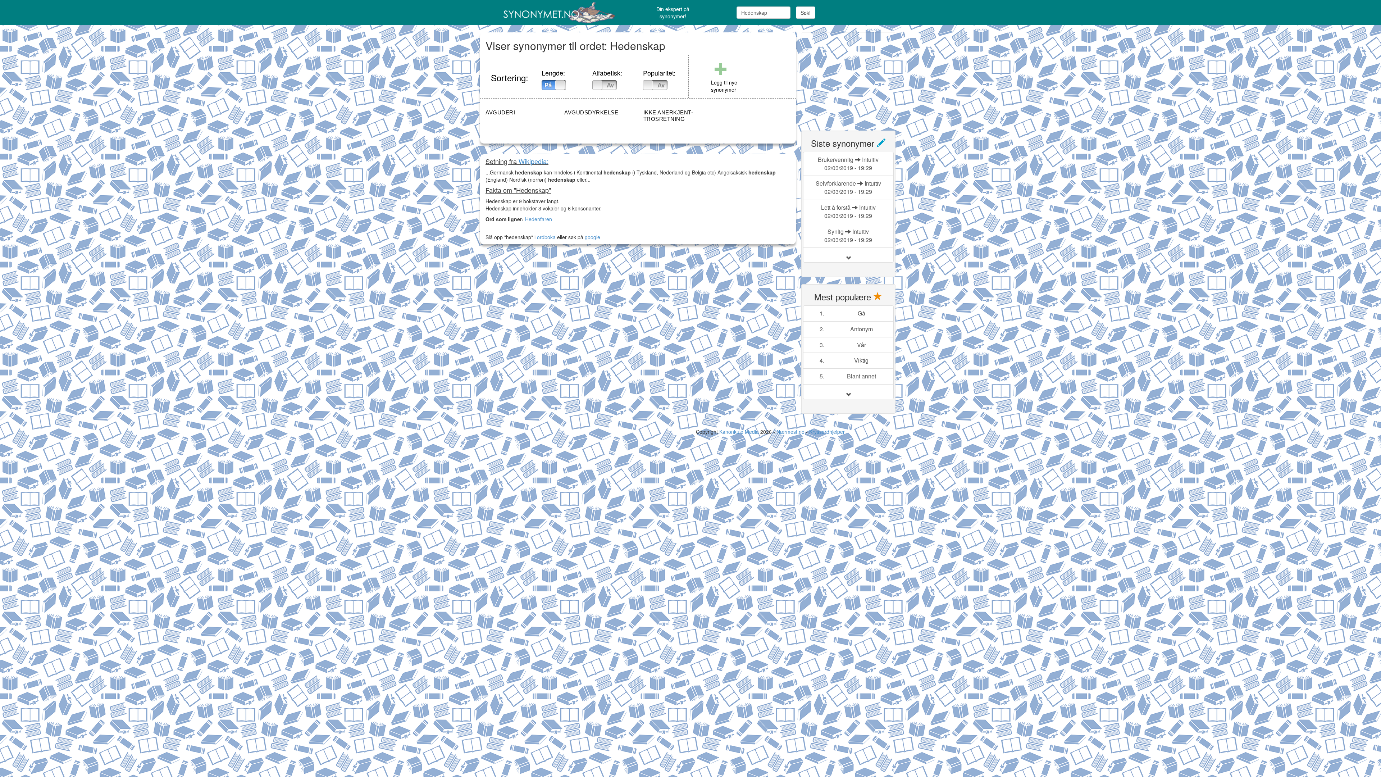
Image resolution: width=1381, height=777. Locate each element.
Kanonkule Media (739, 431)
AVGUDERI (500, 112)
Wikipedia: (533, 161)
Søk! (806, 12)
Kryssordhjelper (827, 431)
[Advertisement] (855, 77)
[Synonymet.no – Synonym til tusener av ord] (550, 12)
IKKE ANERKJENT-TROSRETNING (668, 115)
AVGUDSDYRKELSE (591, 112)
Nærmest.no (790, 431)
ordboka (545, 237)
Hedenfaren (538, 219)
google (592, 237)
